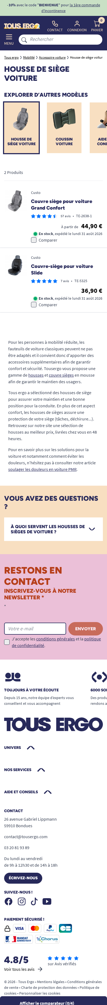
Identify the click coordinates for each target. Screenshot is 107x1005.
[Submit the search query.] (24, 39)
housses (36, 375)
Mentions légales (50, 981)
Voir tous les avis (19, 969)
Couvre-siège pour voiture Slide (62, 269)
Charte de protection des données (49, 987)
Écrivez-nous (23, 878)
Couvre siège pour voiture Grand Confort (61, 204)
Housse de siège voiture (21, 141)
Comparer (48, 240)
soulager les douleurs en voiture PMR (42, 469)
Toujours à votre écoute (31, 690)
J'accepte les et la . (56, 642)
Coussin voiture (64, 141)
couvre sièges (61, 375)
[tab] (53, 529)
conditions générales (55, 639)
